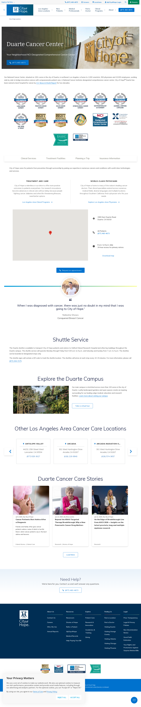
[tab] (28, 158)
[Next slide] (132, 451)
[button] (50, 233)
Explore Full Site (7, 2)
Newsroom (70, 618)
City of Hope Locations (15, 19)
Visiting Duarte (109, 627)
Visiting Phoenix (110, 648)
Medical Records (72, 636)
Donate (135, 2)
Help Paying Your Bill (73, 641)
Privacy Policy (52, 691)
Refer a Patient (71, 627)
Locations (97, 2)
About (111, 10)
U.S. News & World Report (46, 83)
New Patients (59, 10)
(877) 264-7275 (15, 361)
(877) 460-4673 (72, 2)
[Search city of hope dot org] (125, 2)
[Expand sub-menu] (51, 10)
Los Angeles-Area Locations (44, 10)
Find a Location (110, 618)
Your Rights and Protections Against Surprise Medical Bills (131, 648)
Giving (87, 637)
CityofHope (71, 632)
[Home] (24, 619)
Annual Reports (52, 632)
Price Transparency (131, 618)
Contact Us (51, 618)
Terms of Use (38, 691)
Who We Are (52, 627)
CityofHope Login (114, 2)
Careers (86, 2)
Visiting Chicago (110, 643)
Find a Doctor (88, 10)
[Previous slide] (8, 451)
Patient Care (90, 618)
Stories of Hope (72, 622)
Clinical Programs (99, 10)
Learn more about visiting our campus (93, 396)
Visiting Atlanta (110, 639)
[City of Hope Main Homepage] (4, 9)
